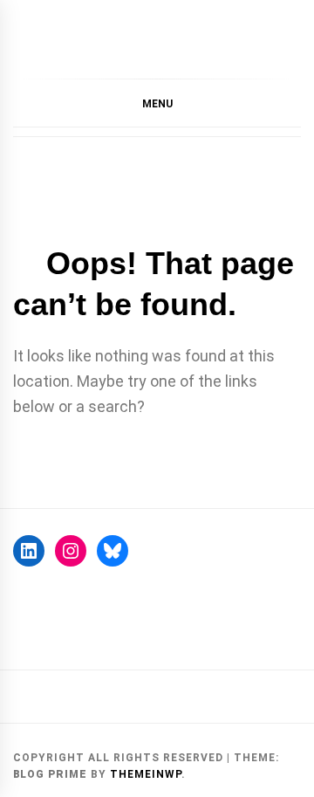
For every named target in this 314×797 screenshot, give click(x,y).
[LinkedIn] (28, 551)
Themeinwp (145, 774)
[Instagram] (70, 551)
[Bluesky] (112, 551)
